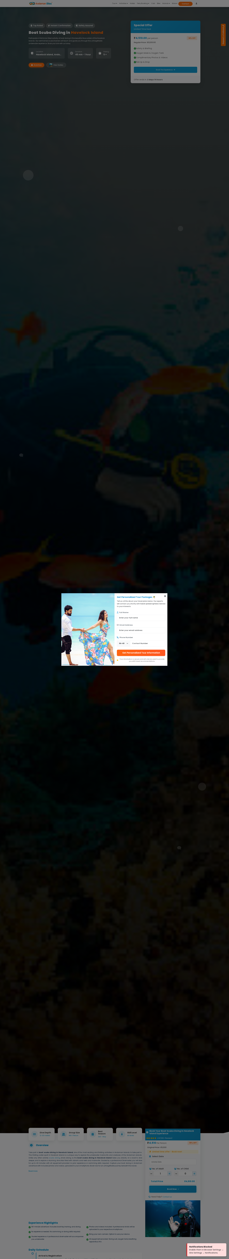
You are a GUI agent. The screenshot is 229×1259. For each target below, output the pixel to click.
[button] (165, 596)
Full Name (123, 612)
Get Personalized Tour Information (141, 652)
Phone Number (126, 637)
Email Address (126, 625)
